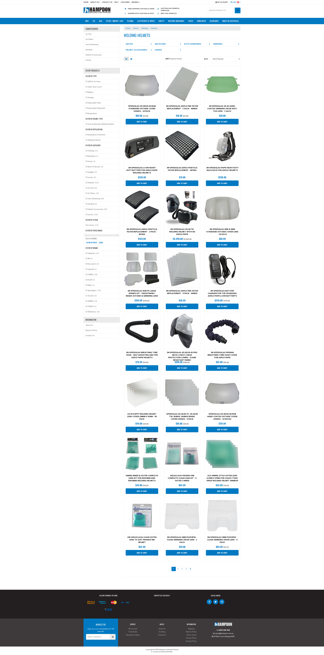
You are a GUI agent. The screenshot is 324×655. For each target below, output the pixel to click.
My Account (222, 2)
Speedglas (94, 290)
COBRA (92, 274)
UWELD (91, 306)
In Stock (93, 225)
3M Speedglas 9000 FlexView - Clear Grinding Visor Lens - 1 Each (182, 540)
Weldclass (93, 312)
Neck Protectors (95, 167)
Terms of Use (191, 635)
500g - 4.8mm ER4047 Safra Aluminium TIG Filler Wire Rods (22, 644)
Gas (100, 21)
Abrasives (201, 21)
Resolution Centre (132, 635)
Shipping (191, 629)
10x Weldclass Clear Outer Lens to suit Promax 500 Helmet (142, 540)
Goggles (92, 172)
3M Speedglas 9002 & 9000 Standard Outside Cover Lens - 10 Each (222, 232)
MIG (87, 21)
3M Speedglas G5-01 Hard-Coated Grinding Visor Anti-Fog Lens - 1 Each (222, 108)
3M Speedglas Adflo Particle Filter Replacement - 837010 (182, 169)
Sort (206, 59)
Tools (190, 21)
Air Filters (89, 39)
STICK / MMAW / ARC (114, 21)
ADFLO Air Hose (93, 81)
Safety (161, 21)
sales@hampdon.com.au (224, 633)
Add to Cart (142, 121)
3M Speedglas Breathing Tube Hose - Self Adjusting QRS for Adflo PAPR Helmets (142, 355)
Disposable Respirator (96, 108)
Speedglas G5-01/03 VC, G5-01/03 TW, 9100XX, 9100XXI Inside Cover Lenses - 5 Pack (182, 416)
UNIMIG (92, 301)
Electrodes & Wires (146, 21)
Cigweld (92, 269)
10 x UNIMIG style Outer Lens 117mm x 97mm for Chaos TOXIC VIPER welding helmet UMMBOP (222, 478)
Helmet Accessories (94, 55)
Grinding (89, 49)
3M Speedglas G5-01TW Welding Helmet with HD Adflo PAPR (182, 232)
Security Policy (191, 641)
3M (90, 258)
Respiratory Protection (96, 135)
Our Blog (162, 632)
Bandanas (92, 156)
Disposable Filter (94, 103)
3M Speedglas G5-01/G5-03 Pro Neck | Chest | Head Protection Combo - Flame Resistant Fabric (182, 356)
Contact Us (107, 2)
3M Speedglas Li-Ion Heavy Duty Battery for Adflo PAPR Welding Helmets (141, 170)
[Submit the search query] (237, 10)
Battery (90, 92)
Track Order (132, 632)
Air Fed (88, 34)
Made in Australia (230, 21)
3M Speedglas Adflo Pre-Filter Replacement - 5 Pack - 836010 (182, 292)
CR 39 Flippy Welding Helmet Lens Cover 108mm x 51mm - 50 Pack (142, 416)
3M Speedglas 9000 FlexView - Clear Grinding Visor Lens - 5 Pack (222, 540)
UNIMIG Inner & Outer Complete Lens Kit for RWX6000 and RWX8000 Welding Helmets (142, 478)
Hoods (91, 161)
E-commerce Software (159, 652)
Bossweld (93, 264)
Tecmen (92, 296)
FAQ (116, 2)
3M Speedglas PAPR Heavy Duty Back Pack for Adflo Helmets (222, 169)
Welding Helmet (93, 140)
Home (86, 2)
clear (101, 242)
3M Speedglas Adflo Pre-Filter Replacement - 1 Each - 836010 (182, 107)
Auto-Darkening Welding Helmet (100, 124)
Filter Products (92, 70)
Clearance (214, 21)
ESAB (91, 280)
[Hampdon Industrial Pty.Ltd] (97, 10)
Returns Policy (91, 330)
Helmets (93, 182)
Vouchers (125, 2)
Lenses (88, 60)
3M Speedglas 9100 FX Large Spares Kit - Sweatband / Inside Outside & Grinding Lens (142, 293)
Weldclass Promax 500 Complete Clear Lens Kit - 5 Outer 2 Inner (182, 478)
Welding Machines (176, 21)
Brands (135, 2)
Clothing (92, 151)
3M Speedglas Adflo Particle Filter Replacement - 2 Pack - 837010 (142, 232)
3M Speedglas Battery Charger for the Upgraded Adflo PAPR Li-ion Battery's (222, 293)
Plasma (130, 21)
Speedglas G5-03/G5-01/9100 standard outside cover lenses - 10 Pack (142, 108)
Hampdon (93, 253)
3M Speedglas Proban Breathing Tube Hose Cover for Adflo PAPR (222, 355)
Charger (90, 97)
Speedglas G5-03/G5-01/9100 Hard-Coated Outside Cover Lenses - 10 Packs (222, 416)
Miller (91, 285)
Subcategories (92, 28)
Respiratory (92, 113)
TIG (93, 21)
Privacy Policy (191, 638)
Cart (235, 2)
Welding (144, 28)
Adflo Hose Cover (94, 87)
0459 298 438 (224, 630)
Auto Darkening (92, 44)
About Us (94, 2)
